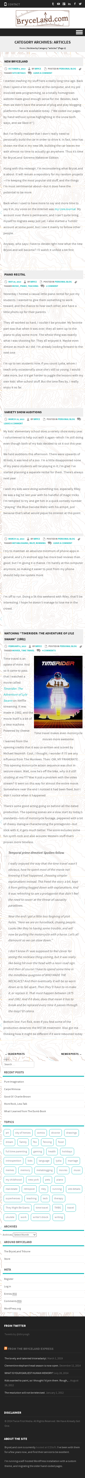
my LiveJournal (65, 209)
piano (23, 286)
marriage (73, 1160)
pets (47, 1179)
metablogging (20, 543)
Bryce (38, 68)
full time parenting (16, 1151)
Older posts (15, 1054)
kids (30, 1160)
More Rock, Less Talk (15, 1104)
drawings (71, 1133)
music (15, 286)
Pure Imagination (14, 1082)
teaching (33, 286)
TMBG (57, 1207)
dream (9, 1142)
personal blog (67, 68)
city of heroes (23, 1133)
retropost (29, 1189)
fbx (35, 1142)
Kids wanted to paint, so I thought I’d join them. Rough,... (37, 1380)
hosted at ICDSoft (46, 1447)
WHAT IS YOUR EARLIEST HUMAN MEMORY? (29, 1373)
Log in (7, 1286)
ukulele (10, 1217)
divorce (55, 1133)
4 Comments (49, 650)
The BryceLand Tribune (17, 1251)
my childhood (14, 1179)
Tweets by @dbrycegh (17, 1334)
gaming (37, 1151)
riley (32, 543)
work (24, 1217)
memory (25, 1170)
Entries (10, 1294)
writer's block (40, 1217)
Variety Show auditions (23, 412)
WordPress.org (12, 1308)
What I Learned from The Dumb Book (25, 1111)
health (52, 1151)
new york (33, 1179)
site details (19, 73)
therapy (58, 1198)
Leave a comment (42, 73)
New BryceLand (16, 61)
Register (8, 1279)
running (41, 543)
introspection (13, 1160)
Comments (13, 1301)
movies (16, 650)
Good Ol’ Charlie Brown (17, 1096)
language (44, 1160)
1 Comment (52, 286)
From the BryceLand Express (30, 1349)
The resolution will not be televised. (25, 1392)
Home (22, 48)
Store (7, 1259)
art (7, 1133)
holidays (67, 1151)
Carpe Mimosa (12, 1089)
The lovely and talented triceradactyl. (26, 1358)
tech (45, 1198)
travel (70, 1207)
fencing (47, 1142)
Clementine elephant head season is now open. (32, 1365)
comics (41, 1133)
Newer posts (71, 1054)
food (61, 1142)
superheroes (13, 1198)
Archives (7, 1235)
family (23, 1142)
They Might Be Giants (17, 1207)
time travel (27, 650)
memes (10, 1170)
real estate (11, 1189)
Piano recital (14, 274)
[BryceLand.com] (42, 25)
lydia (58, 1160)
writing (59, 1217)
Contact (14, 4)
